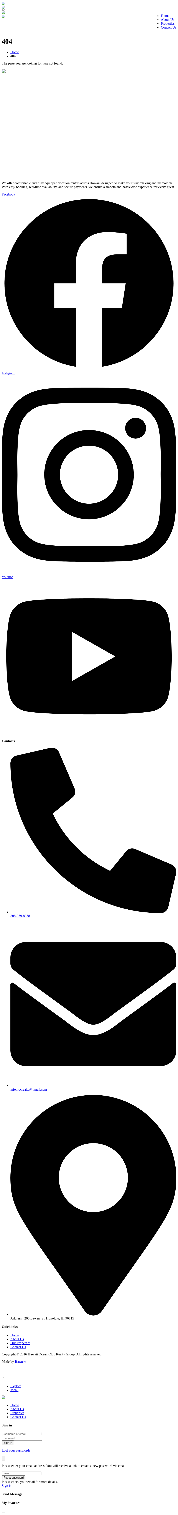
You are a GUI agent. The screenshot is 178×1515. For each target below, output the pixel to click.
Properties (168, 23)
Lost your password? (16, 1450)
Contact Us (168, 27)
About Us (167, 19)
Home (165, 16)
